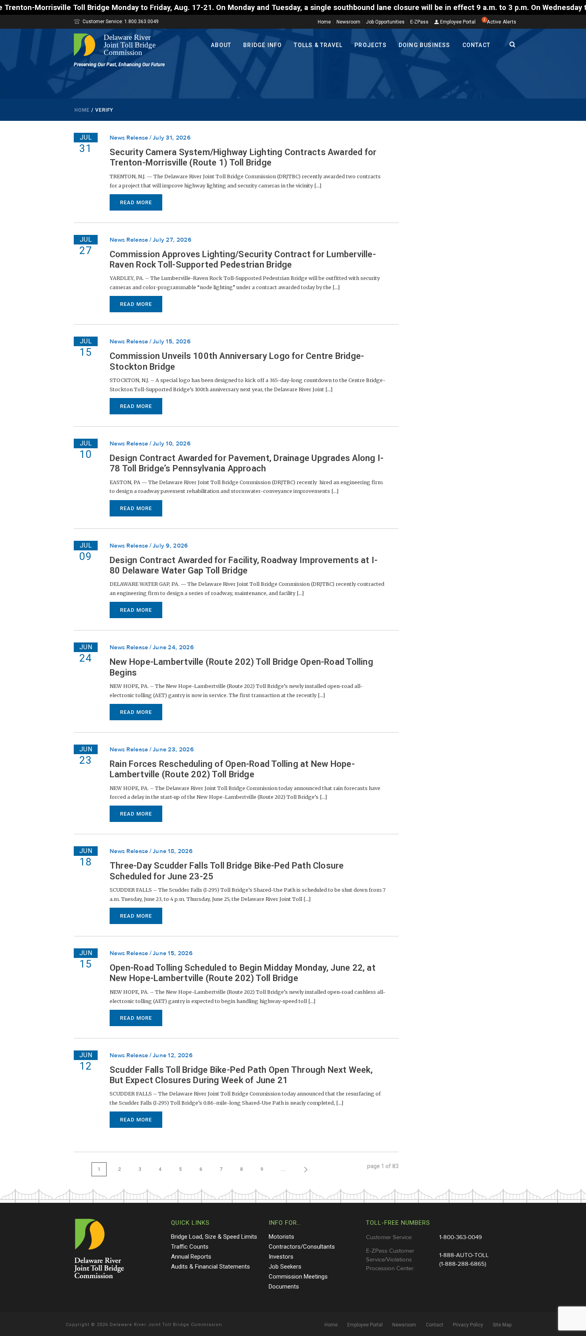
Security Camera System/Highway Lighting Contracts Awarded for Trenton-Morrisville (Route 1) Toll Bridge (243, 157)
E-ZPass (419, 22)
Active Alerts (501, 22)
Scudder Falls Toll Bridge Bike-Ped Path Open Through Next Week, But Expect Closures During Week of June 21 (241, 1075)
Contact (476, 45)
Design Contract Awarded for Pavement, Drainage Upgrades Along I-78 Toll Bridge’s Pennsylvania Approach (246, 463)
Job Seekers (285, 1266)
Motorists (281, 1236)
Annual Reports (191, 1256)
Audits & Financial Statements (210, 1266)
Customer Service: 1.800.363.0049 (121, 21)
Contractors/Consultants (302, 1246)
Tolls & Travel (318, 45)
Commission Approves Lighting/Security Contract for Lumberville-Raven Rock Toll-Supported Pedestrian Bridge (243, 259)
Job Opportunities (385, 22)
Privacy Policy (468, 1325)
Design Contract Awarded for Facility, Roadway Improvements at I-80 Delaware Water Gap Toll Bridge (244, 565)
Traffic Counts (189, 1246)
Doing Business (424, 45)
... (283, 1169)
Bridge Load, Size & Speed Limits (214, 1236)
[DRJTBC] (117, 45)
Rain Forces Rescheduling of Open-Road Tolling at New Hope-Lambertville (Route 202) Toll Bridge (232, 769)
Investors (281, 1256)
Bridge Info (262, 45)
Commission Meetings (298, 1276)
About (221, 45)
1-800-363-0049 (460, 1237)
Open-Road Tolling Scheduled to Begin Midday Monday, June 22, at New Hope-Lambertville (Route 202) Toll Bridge (243, 973)
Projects (370, 45)
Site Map (502, 1325)
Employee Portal (457, 22)
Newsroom (348, 22)
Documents (284, 1286)
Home (324, 22)
